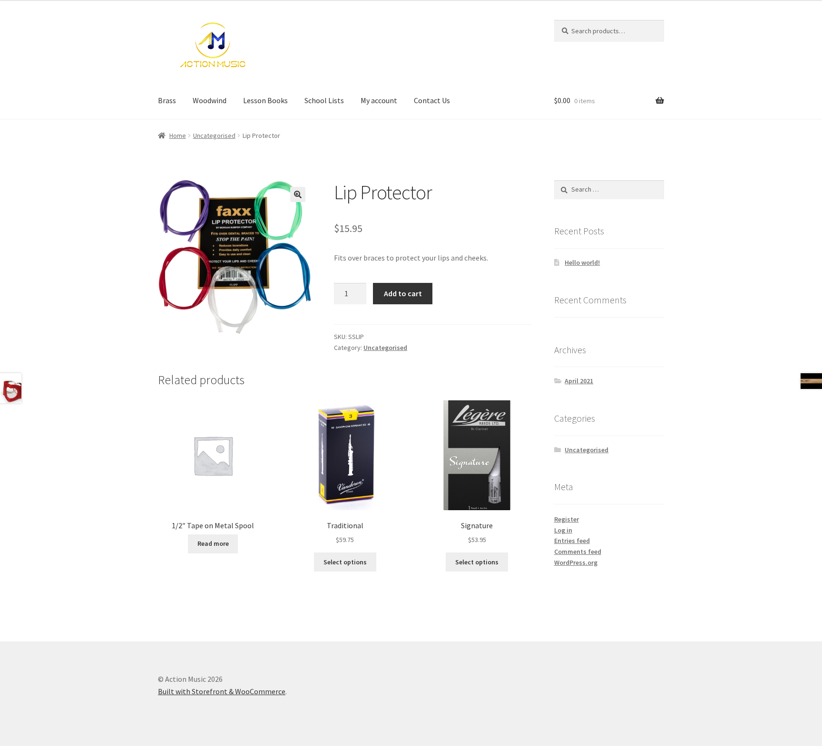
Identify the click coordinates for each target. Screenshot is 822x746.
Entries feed (572, 540)
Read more (213, 543)
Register (566, 519)
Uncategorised (214, 135)
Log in (563, 530)
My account (379, 100)
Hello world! (582, 262)
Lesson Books (265, 100)
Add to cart (403, 293)
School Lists (324, 100)
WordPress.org (575, 562)
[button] (297, 194)
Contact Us (432, 100)
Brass (167, 100)
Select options (345, 562)
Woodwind (209, 100)
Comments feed (577, 551)
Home (177, 135)
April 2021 (579, 381)
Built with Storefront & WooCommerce (221, 691)
